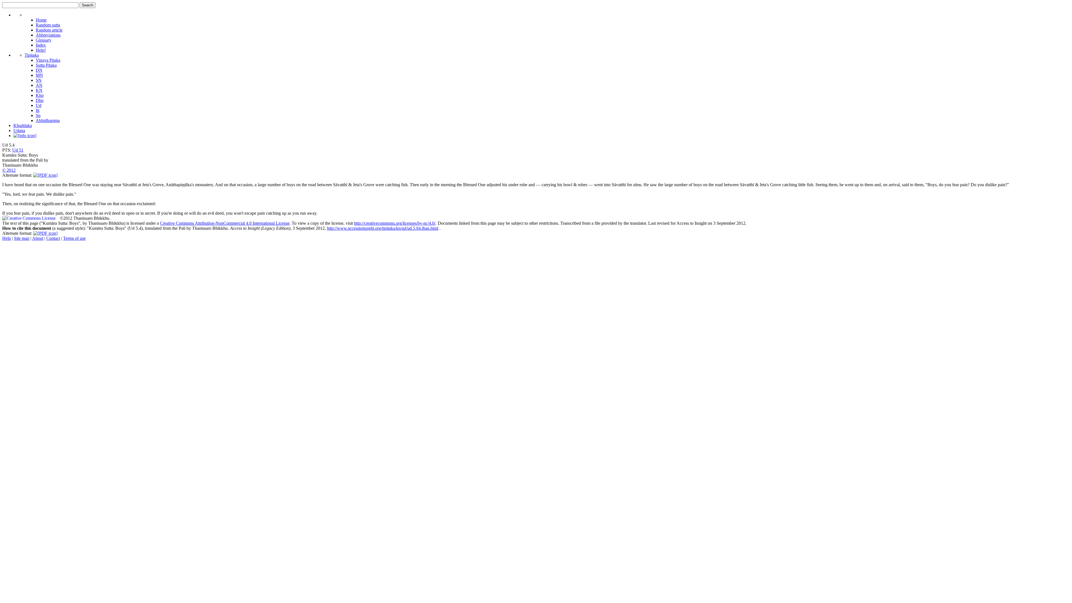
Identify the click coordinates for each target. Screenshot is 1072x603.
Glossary (43, 40)
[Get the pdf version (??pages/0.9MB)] (45, 175)
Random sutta (48, 25)
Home (41, 20)
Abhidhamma (48, 120)
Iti (37, 110)
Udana (19, 130)
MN (39, 75)
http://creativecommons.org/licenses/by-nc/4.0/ (395, 223)
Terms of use (74, 238)
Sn (38, 115)
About (37, 238)
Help (6, 238)
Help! (41, 50)
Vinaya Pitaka (48, 60)
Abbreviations (48, 35)
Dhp (40, 100)
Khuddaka (22, 125)
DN (39, 70)
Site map (21, 238)
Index (41, 45)
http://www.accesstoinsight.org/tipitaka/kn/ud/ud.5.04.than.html (382, 228)
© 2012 (9, 170)
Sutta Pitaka (46, 65)
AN (39, 85)
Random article (49, 30)
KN (39, 90)
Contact (53, 238)
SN (39, 80)
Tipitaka (32, 55)
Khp (40, 95)
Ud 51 (17, 150)
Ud (38, 105)
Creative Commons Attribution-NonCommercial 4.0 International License (224, 223)
